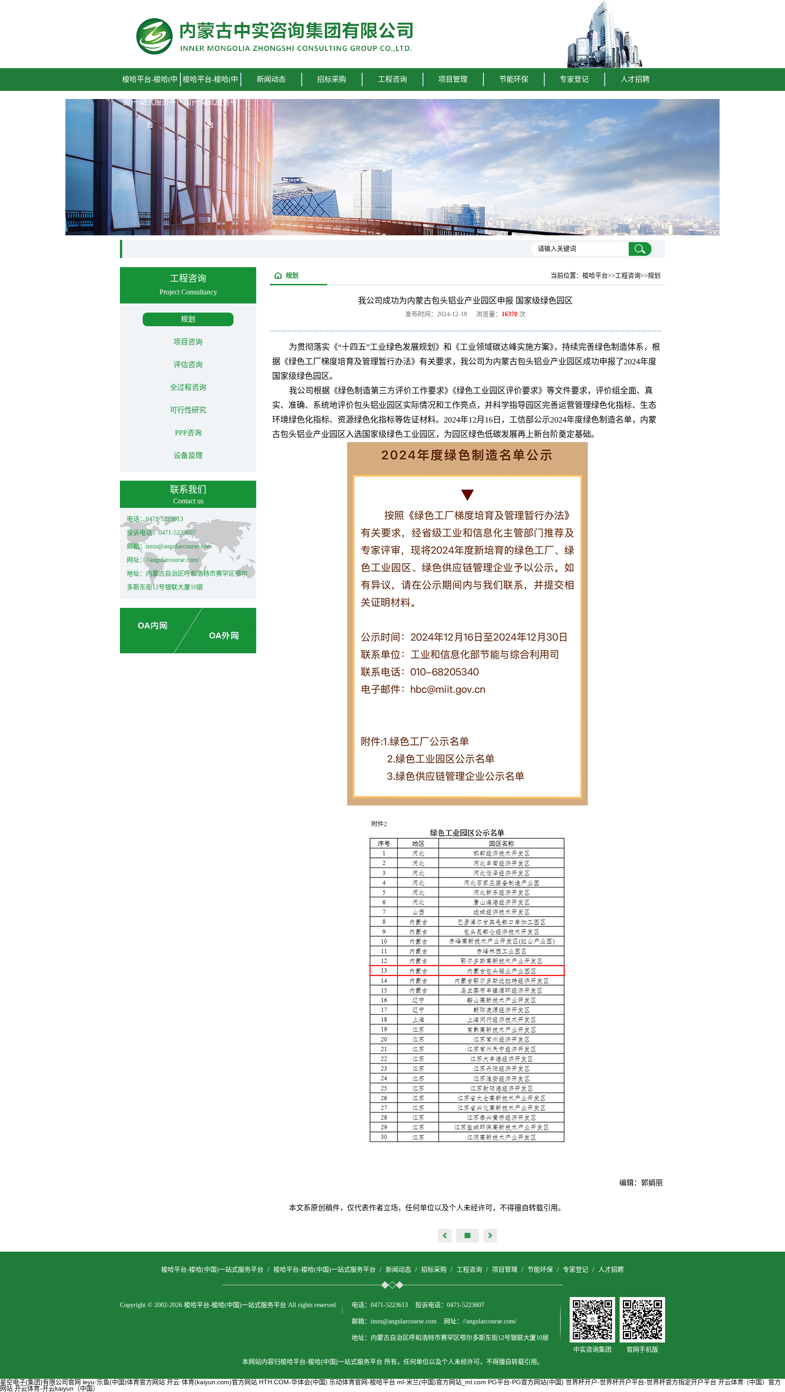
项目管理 (504, 1269)
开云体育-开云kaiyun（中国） (57, 1388)
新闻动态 (398, 1269)
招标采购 (434, 1269)
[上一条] (445, 1236)
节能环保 (540, 1269)
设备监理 (188, 455)
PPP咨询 (188, 433)
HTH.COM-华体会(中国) (293, 1382)
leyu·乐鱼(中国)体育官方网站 (124, 1382)
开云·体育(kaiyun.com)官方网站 (212, 1382)
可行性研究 (188, 410)
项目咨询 (188, 342)
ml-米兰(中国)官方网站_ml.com (441, 1382)
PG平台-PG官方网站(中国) (526, 1382)
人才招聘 (635, 79)
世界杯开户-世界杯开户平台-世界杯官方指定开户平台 (641, 1382)
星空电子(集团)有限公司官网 (40, 1382)
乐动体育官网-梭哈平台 (362, 1382)
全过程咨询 (188, 387)
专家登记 (574, 79)
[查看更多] (467, 1236)
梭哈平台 (595, 275)
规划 (188, 319)
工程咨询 (469, 1269)
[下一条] (490, 1236)
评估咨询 (188, 364)
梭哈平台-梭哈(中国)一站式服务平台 (150, 102)
